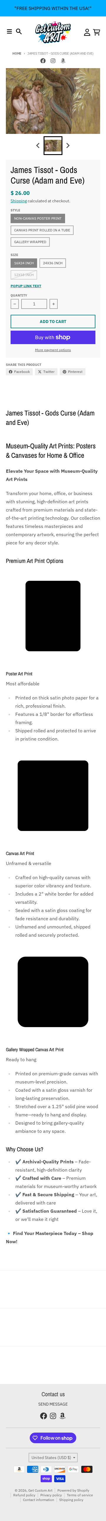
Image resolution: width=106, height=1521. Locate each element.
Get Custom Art (40, 1490)
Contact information (38, 1500)
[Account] (87, 32)
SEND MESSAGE (53, 1404)
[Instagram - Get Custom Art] (53, 61)
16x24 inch (24, 263)
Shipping (19, 200)
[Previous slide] (38, 146)
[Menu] (9, 31)
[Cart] (96, 32)
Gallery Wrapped (30, 242)
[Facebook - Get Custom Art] (43, 61)
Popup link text (26, 286)
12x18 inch (24, 274)
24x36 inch (52, 263)
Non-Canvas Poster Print (38, 218)
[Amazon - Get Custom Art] (63, 61)
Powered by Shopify (73, 1490)
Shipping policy (71, 1500)
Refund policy (24, 1495)
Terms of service (80, 1495)
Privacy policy (51, 1495)
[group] (53, 145)
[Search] (18, 31)
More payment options (53, 350)
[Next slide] (68, 146)
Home (16, 53)
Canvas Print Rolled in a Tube (42, 230)
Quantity (19, 295)
